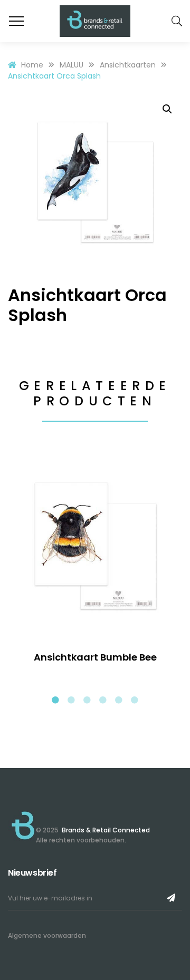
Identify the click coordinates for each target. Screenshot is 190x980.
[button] (167, 109)
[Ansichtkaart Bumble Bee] (95, 544)
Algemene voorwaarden (47, 935)
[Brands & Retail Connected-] (95, 21)
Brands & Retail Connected (105, 830)
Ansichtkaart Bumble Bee (95, 657)
